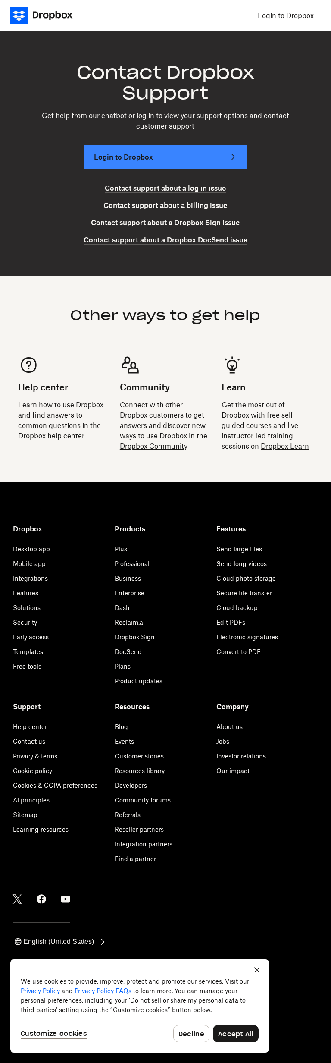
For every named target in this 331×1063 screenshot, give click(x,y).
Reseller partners (139, 829)
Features (25, 593)
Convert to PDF (238, 651)
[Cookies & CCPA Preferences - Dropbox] (139, 1006)
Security (25, 622)
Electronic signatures (247, 637)
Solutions (27, 607)
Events (124, 741)
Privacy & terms (35, 756)
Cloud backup (237, 607)
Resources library (140, 770)
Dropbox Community (153, 446)
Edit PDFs (230, 622)
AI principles (31, 800)
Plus (121, 549)
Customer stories (139, 756)
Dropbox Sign (135, 637)
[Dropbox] (44, 15)
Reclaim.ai (130, 622)
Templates (28, 651)
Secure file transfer (244, 593)
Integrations (30, 578)
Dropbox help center (51, 435)
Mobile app (29, 563)
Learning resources (41, 829)
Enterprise (129, 593)
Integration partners (143, 844)
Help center (30, 726)
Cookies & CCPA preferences (55, 785)
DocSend (128, 651)
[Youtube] (65, 899)
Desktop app (31, 549)
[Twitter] (17, 899)
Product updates (138, 681)
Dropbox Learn (285, 446)
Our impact (233, 770)
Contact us (29, 741)
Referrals (128, 814)
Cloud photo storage (246, 578)
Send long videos (241, 563)
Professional (132, 563)
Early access (31, 637)
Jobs (222, 741)
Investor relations (241, 756)
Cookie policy (32, 770)
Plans (123, 666)
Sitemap (25, 814)
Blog (121, 726)
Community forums (143, 800)
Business (128, 578)
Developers (131, 785)
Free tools (27, 666)
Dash (122, 607)
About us (229, 726)
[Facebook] (41, 899)
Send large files (239, 549)
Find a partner (135, 858)
